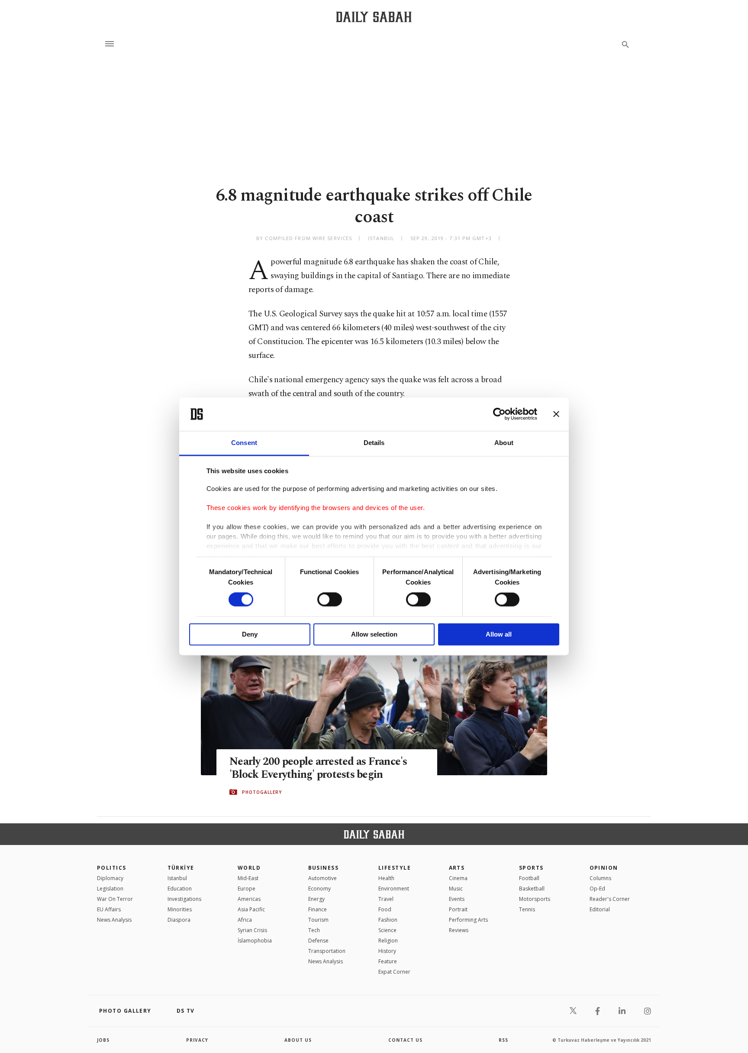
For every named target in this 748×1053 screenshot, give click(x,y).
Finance (317, 909)
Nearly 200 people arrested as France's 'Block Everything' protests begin (318, 768)
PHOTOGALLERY (262, 792)
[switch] (329, 600)
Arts (457, 867)
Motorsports (534, 899)
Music (456, 888)
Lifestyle (394, 867)
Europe (246, 888)
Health (386, 878)
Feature (387, 961)
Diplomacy (110, 878)
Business (323, 867)
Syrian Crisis (252, 930)
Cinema (458, 878)
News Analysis (114, 919)
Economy (319, 888)
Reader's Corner (610, 899)
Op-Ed (597, 888)
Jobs (103, 1040)
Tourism (318, 919)
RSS (503, 1040)
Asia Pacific (251, 909)
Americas (249, 899)
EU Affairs (109, 909)
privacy (197, 1040)
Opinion (604, 867)
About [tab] (503, 442)
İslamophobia (255, 940)
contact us (405, 1040)
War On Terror (115, 899)
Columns (600, 878)
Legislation (110, 888)
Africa (245, 919)
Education (180, 888)
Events (456, 899)
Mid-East (248, 878)
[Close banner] (556, 414)
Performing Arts (468, 919)
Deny (250, 634)
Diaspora (179, 919)
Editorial (600, 909)
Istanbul (177, 878)
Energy (316, 899)
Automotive (322, 878)
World (249, 867)
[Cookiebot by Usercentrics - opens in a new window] (499, 414)
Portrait (458, 909)
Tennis (527, 909)
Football (529, 878)
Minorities (180, 909)
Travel (385, 899)
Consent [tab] (244, 442)
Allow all (499, 634)
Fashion (387, 919)
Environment (393, 888)
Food (384, 909)
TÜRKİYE (181, 867)
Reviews (458, 930)
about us (298, 1040)
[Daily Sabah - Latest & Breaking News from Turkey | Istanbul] (374, 16)
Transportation (326, 951)
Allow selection (374, 634)
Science (387, 930)
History (387, 951)
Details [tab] (374, 442)
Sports (531, 867)
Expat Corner (394, 971)
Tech (314, 930)
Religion (388, 940)
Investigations (184, 899)
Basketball (532, 888)
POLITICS (111, 867)
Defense (318, 940)
